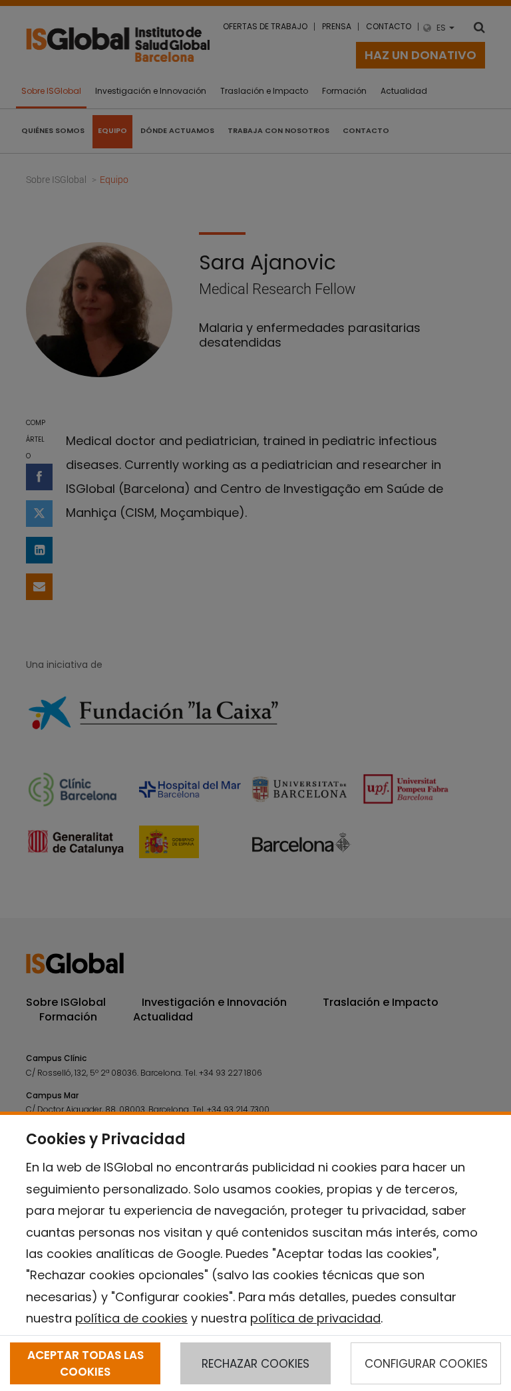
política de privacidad (315, 1318)
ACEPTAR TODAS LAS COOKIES (85, 1363)
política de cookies (131, 1318)
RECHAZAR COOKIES (255, 1364)
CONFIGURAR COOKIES (426, 1364)
